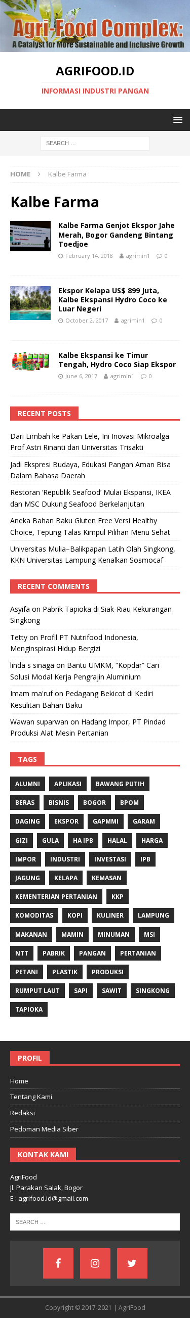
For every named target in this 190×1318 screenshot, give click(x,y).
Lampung (153, 915)
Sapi (81, 990)
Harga (152, 840)
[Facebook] (58, 1263)
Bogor (94, 802)
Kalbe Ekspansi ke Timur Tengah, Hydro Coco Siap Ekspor (117, 359)
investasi (110, 859)
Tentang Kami (31, 1096)
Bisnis (59, 802)
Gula (50, 840)
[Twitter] (132, 1263)
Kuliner (110, 915)
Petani (26, 972)
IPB (145, 859)
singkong (153, 990)
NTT (21, 953)
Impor (25, 859)
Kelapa (66, 878)
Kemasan (107, 878)
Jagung (27, 878)
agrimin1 (138, 255)
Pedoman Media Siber (44, 1128)
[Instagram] (95, 1263)
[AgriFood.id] (95, 46)
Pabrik (54, 953)
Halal (117, 840)
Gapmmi (106, 821)
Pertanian (138, 953)
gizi (21, 840)
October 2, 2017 (86, 320)
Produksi (108, 972)
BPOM (129, 802)
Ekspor (66, 821)
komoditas (34, 915)
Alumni (27, 784)
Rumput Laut (37, 990)
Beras (24, 802)
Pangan (92, 953)
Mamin (72, 934)
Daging (27, 821)
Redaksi (22, 1112)
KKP (117, 896)
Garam (144, 821)
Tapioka (29, 1009)
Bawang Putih (120, 784)
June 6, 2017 (81, 376)
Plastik (65, 972)
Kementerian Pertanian (56, 896)
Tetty (18, 637)
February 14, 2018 (89, 255)
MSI (149, 934)
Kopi (75, 915)
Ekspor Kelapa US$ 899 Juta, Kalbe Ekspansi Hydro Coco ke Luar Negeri (112, 299)
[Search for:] (95, 142)
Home (19, 1080)
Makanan (31, 934)
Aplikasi (68, 784)
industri (65, 859)
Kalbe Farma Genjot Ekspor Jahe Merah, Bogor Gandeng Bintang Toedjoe (116, 234)
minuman (114, 934)
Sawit (112, 990)
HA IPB (83, 840)
